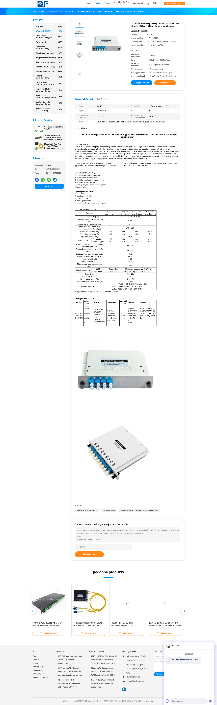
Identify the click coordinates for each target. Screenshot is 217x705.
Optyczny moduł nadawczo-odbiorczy (49, 83)
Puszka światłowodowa (49, 71)
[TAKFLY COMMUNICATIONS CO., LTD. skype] (55, 180)
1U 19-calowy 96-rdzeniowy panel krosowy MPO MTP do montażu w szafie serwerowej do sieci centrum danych (70, 672)
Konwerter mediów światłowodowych (49, 90)
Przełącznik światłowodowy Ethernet (49, 96)
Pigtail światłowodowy (49, 53)
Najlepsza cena (142, 83)
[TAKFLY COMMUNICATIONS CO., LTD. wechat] (49, 180)
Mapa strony (38, 670)
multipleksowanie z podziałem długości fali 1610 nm (139, 510)
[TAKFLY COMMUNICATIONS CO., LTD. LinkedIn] (124, 689)
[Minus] (210, 645)
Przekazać (89, 554)
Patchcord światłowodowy (49, 48)
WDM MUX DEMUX (49, 31)
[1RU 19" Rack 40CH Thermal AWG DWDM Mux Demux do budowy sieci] (39, 138)
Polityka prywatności (41, 677)
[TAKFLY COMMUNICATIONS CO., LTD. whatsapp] (43, 180)
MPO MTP (49, 27)
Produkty (36, 660)
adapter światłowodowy (49, 58)
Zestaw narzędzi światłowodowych (49, 103)
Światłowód (49, 42)
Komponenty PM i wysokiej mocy (49, 110)
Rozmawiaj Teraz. (174, 3)
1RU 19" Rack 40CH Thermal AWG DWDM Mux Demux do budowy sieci (53, 137)
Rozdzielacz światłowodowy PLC (49, 37)
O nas (35, 663)
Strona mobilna (39, 674)
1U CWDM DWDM (109, 510)
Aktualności (38, 667)
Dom (35, 656)
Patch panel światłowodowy (49, 77)
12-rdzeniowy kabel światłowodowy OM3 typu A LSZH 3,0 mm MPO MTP (69, 683)
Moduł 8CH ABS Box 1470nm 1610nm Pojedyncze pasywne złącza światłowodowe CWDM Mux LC (53, 146)
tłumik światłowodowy (49, 67)
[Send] (211, 701)
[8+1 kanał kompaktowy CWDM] (39, 129)
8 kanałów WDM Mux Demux (87, 510)
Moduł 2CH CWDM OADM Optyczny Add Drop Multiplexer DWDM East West (163, 626)
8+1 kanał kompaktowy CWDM (53, 128)
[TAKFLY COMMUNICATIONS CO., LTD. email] (37, 180)
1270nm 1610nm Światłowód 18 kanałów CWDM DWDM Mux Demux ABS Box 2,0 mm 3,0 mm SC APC (127, 626)
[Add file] (167, 701)
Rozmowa (49, 186)
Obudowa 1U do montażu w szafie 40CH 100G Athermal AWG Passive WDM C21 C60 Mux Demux (104, 672)
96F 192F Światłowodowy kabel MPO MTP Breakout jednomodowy (70, 659)
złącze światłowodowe (49, 62)
